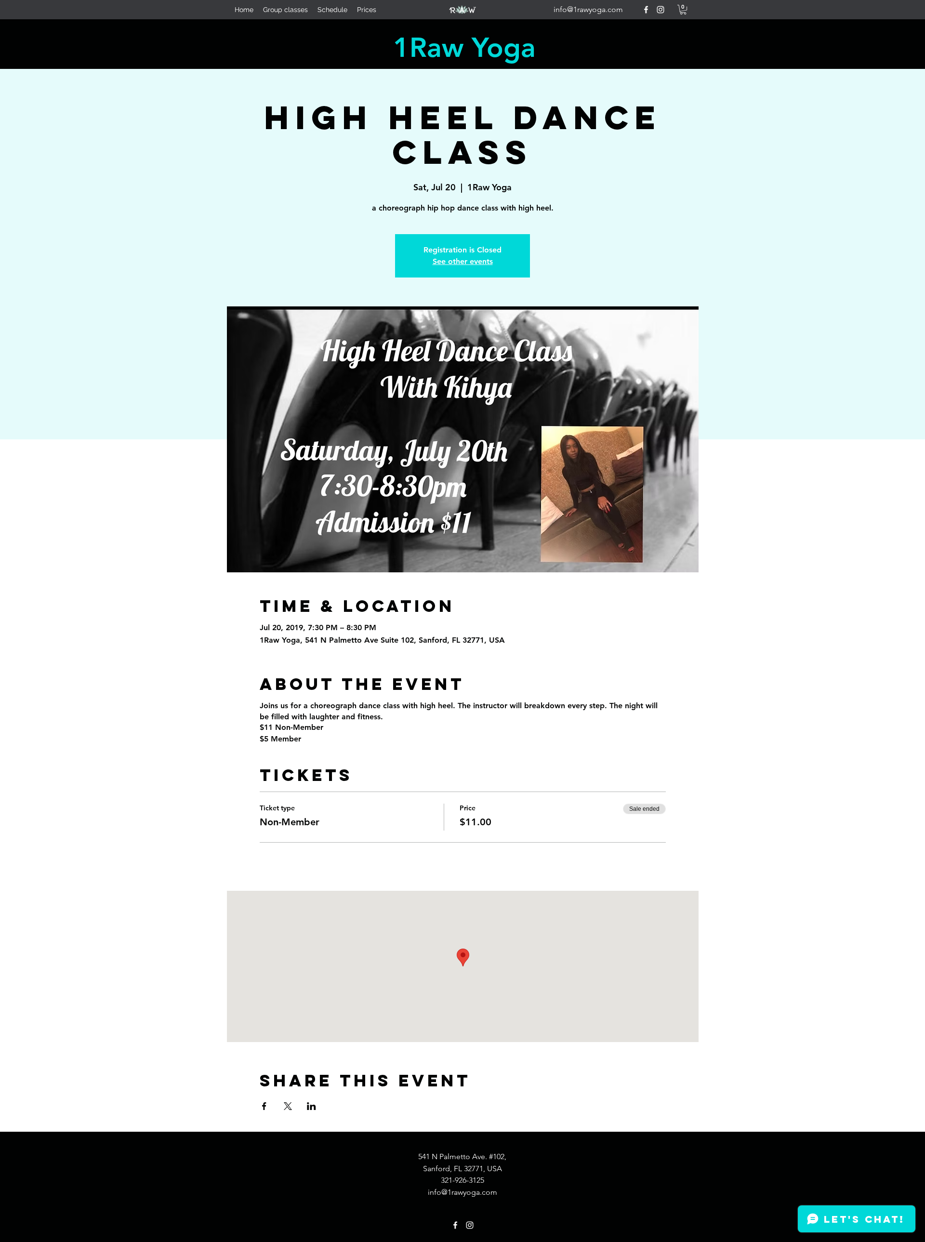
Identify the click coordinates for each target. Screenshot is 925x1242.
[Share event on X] (287, 1106)
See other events (463, 261)
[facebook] (646, 9)
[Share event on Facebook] (264, 1106)
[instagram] (660, 9)
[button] (683, 9)
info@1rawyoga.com (588, 9)
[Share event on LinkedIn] (311, 1106)
